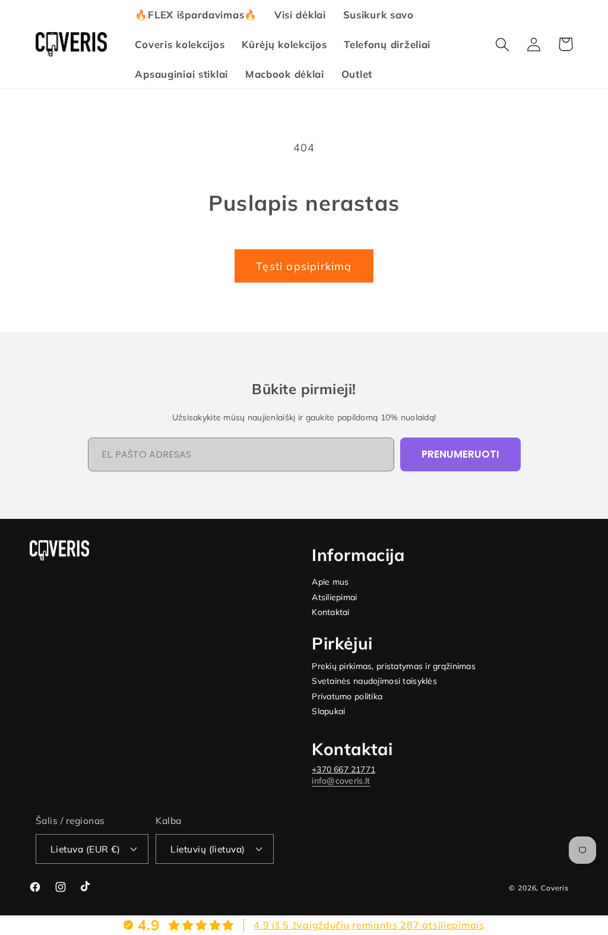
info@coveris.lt (341, 780)
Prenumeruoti (460, 454)
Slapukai (328, 711)
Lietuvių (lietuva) (207, 849)
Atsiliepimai (334, 597)
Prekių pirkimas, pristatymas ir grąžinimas (394, 666)
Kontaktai (331, 612)
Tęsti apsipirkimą (304, 266)
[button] (502, 44)
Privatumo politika (347, 697)
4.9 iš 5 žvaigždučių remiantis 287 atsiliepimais (369, 925)
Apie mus (330, 582)
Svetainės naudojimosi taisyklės (374, 681)
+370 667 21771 (343, 769)
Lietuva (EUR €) (85, 849)
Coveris (555, 887)
